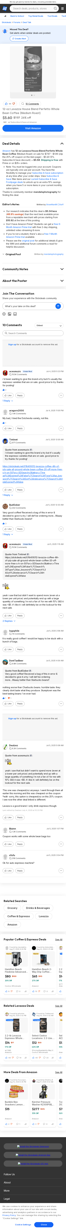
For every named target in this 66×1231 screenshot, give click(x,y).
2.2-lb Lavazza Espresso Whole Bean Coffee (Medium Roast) (13, 1036)
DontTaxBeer (16, 660)
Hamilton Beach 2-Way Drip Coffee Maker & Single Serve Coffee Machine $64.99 (43, 970)
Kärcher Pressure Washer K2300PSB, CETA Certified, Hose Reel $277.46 (43, 1103)
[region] (33, 1217)
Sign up (12, 344)
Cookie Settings (23, 1224)
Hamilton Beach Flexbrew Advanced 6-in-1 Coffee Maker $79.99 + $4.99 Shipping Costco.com (16, 970)
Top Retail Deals (35, 16)
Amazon (6, 150)
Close (44, 1224)
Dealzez (13, 745)
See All (58, 939)
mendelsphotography (54, 254)
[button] (14, 104)
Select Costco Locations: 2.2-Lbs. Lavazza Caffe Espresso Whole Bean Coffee (42, 1036)
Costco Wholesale (13, 986)
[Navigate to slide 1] (32, 95)
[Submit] (6, 333)
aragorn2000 (16, 410)
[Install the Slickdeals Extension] (33, 1146)
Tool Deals (52, 16)
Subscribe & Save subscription (47, 173)
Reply (20, 395)
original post (28, 240)
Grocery (12, 908)
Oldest (40, 325)
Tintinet (13, 439)
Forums (17, 22)
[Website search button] (55, 8)
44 (10, 104)
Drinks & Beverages (38, 908)
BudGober (14, 505)
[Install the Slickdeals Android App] (33, 1155)
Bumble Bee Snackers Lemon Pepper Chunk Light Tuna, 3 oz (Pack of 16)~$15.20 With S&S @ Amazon (16, 1103)
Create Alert (20, 38)
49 (9, 1058)
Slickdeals (6, 22)
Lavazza (44, 916)
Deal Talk (27, 22)
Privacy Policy (9, 1215)
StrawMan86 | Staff (55, 204)
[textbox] (29, 306)
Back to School (17, 16)
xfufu (12, 855)
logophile (14, 631)
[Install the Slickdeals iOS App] (33, 1163)
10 (36, 991)
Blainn (12, 828)
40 (36, 1058)
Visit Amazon (33, 128)
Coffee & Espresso (18, 916)
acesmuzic (15, 371)
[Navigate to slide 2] (34, 95)
